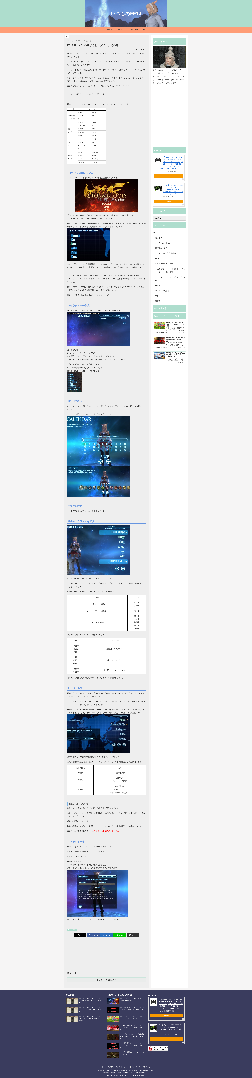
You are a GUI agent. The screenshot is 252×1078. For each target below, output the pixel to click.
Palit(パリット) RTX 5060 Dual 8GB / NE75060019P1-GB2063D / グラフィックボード (173, 189)
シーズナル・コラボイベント (166, 243)
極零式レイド (160, 285)
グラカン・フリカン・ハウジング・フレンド (170, 278)
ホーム (104, 1067)
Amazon (168, 175)
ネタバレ (158, 296)
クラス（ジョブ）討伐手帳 (165, 253)
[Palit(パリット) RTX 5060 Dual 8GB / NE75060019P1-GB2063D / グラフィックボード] (158, 188)
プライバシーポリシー (122, 1067)
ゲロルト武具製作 (162, 291)
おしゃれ (158, 238)
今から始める (72, 929)
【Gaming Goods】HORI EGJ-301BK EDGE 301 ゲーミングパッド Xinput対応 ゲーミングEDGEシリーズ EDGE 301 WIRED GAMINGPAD (171, 1003)
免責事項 (111, 1067)
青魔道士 (158, 301)
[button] (133, 935)
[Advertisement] (106, 955)
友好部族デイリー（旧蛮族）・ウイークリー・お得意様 (171, 270)
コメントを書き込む (106, 980)
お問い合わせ (146, 1067)
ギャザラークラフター (164, 264)
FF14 (155, 233)
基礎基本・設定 (161, 248)
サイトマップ (136, 1067)
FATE (157, 258)
